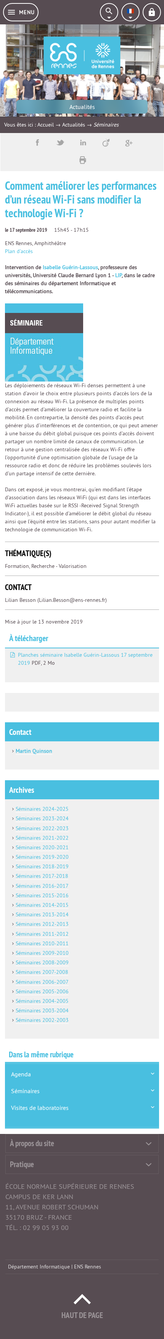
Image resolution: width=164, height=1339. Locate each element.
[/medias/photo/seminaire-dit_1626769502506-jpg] (44, 342)
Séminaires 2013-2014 (42, 914)
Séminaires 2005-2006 (42, 991)
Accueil (45, 124)
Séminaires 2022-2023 (42, 828)
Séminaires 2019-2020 (42, 856)
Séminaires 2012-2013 (42, 923)
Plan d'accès (19, 251)
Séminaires (25, 1091)
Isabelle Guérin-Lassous (70, 267)
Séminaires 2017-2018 (42, 875)
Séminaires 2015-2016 (42, 895)
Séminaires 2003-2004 (42, 1010)
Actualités (73, 124)
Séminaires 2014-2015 (42, 904)
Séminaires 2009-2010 (42, 952)
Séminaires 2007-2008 (42, 972)
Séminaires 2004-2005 (42, 1000)
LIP (118, 275)
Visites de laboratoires (40, 1107)
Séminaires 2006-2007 (42, 981)
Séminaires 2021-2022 (42, 837)
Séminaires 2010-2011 (42, 943)
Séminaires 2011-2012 (42, 933)
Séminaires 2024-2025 (42, 808)
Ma (19, 750)
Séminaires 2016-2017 (42, 885)
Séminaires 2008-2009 (42, 962)
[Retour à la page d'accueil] (81, 55)
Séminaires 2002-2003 (42, 1020)
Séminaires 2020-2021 (42, 847)
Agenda (21, 1074)
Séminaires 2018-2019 (42, 866)
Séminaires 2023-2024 (42, 818)
